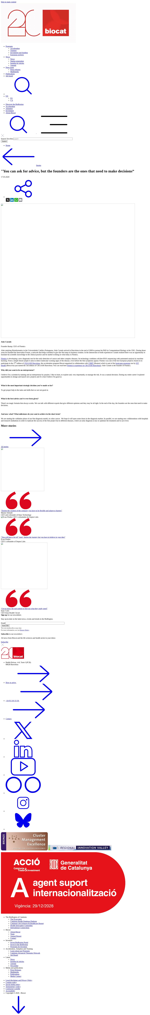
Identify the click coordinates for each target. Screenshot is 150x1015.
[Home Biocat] (38, 42)
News (8, 57)
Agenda (13, 65)
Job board (9, 76)
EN (7, 96)
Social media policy (13, 985)
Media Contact (15, 976)
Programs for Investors (18, 947)
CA (11, 100)
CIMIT (91, 363)
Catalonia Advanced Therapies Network (25, 953)
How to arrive (11, 683)
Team (12, 934)
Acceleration (15, 48)
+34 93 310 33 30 (12, 701)
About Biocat (11, 113)
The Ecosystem (16, 919)
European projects (17, 55)
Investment (10, 111)
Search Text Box (7, 139)
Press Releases (15, 970)
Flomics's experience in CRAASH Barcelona (84, 366)
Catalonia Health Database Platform (23, 921)
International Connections (19, 928)
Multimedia (14, 72)
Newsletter (14, 966)
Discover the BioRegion (15, 104)
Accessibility (10, 991)
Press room (10, 67)
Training (13, 51)
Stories (38, 165)
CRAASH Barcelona (32, 363)
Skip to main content (8, 2)
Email (3, 623)
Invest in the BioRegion (19, 945)
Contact (9, 719)
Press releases (15, 70)
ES (11, 98)
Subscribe (4, 642)
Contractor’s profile (13, 989)
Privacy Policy (24, 630)
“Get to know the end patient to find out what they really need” (24, 609)
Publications (10, 74)
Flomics (4, 359)
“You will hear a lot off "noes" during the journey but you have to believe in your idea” (33, 537)
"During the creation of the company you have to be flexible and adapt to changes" (31, 511)
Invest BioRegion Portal (19, 942)
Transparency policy (13, 987)
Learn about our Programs (20, 951)
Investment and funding (19, 53)
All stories (4, 447)
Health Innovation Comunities (21, 926)
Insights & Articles (17, 63)
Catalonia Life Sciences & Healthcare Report (27, 923)
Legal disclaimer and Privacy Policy (19, 980)
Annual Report (15, 936)
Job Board (14, 955)
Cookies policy (11, 982)
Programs (9, 46)
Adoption (9, 109)
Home (8, 145)
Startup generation (17, 61)
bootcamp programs (123, 363)
